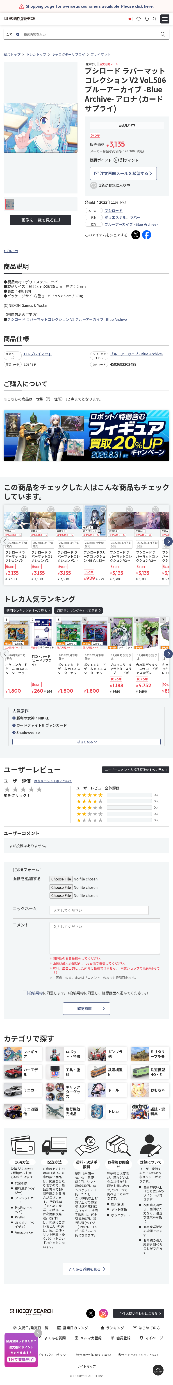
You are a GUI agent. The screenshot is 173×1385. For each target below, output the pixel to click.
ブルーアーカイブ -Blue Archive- (131, 224)
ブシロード (114, 210)
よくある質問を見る (84, 1269)
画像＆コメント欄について (53, 781)
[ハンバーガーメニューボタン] (164, 18)
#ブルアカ (11, 251)
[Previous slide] (4, 541)
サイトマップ (86, 1366)
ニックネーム (25, 908)
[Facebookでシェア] (146, 234)
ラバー (135, 217)
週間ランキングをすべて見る (27, 610)
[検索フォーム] (155, 19)
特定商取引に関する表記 (93, 1355)
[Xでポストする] (135, 234)
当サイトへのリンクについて (138, 1355)
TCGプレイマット (37, 353)
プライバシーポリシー (53, 1355)
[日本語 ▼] (129, 18)
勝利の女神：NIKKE (32, 718)
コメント (21, 925)
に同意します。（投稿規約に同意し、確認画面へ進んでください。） (89, 993)
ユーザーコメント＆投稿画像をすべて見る (134, 769)
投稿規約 (35, 993)
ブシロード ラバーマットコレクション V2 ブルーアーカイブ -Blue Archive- (67, 319)
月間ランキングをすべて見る (77, 610)
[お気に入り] (138, 18)
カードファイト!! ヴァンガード (41, 725)
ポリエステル (115, 217)
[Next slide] (168, 541)
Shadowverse (28, 732)
